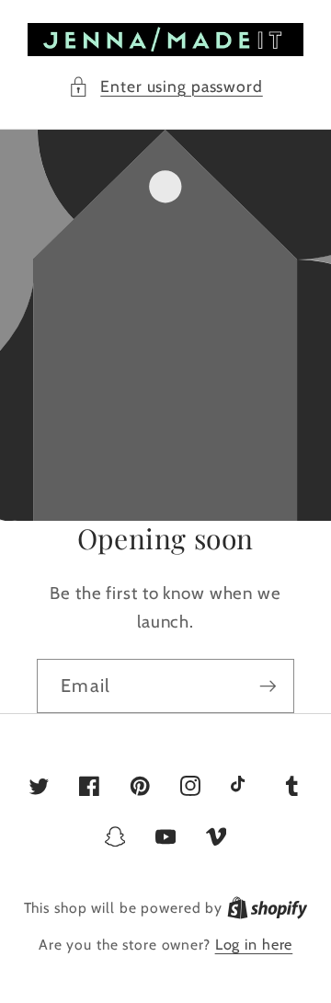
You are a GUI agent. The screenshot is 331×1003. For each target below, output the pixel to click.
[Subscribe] (268, 685)
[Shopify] (267, 907)
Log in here (254, 944)
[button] (165, 87)
